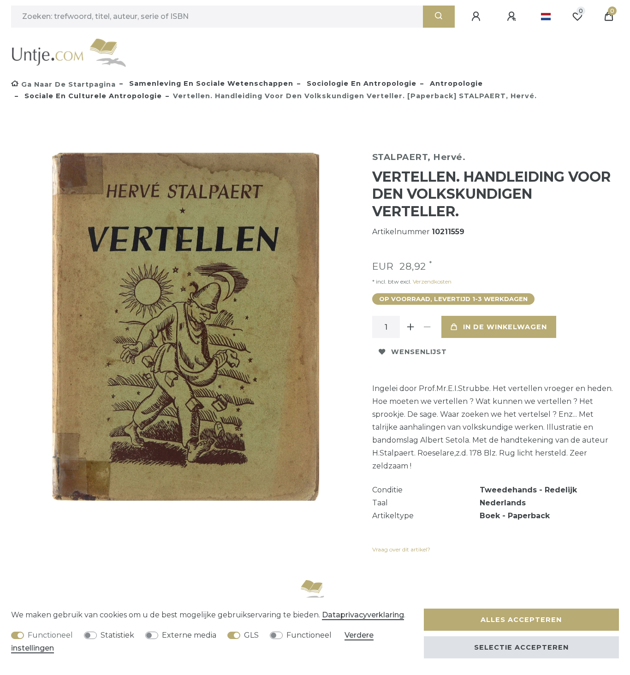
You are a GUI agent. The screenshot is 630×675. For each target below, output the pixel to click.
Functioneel (50, 635)
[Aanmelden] (477, 16)
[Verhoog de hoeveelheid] (411, 327)
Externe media (189, 635)
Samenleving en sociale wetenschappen (210, 83)
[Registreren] (513, 16)
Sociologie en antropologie (360, 83)
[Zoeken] (439, 17)
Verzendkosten (431, 281)
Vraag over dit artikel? (401, 549)
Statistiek (117, 635)
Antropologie (455, 83)
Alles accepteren (521, 620)
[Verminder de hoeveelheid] (427, 327)
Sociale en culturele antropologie (92, 96)
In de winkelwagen (505, 327)
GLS (251, 635)
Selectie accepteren (521, 647)
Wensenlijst (419, 352)
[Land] (546, 16)
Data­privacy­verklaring (363, 614)
